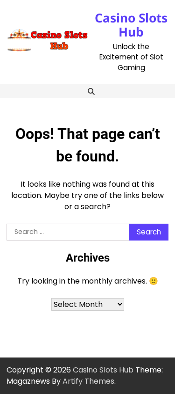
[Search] (91, 91)
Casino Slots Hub (131, 24)
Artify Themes (88, 381)
